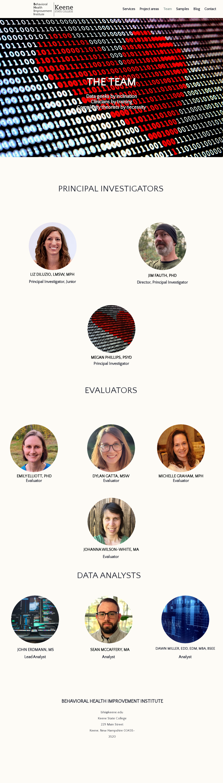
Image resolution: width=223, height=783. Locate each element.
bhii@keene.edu (112, 712)
